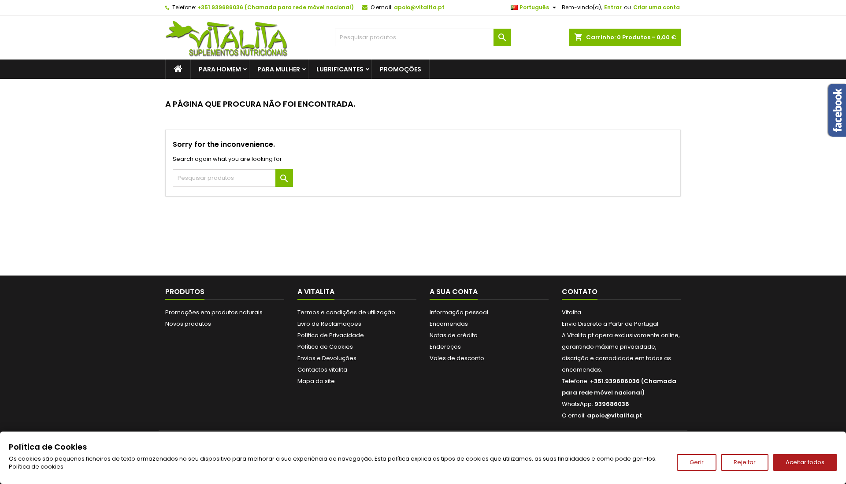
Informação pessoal (459, 312)
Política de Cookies (325, 347)
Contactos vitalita (322, 369)
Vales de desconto (457, 358)
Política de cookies (36, 466)
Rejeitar (745, 462)
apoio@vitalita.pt (419, 7)
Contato (579, 292)
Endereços (445, 347)
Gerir (697, 462)
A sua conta (454, 292)
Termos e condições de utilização (346, 312)
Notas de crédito (454, 335)
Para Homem (220, 69)
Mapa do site (316, 381)
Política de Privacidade (330, 335)
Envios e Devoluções (326, 358)
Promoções (400, 69)
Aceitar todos (805, 462)
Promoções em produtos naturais (214, 312)
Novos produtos (188, 324)
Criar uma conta (656, 7)
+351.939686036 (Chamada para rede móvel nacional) (275, 7)
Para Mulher (278, 69)
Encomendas (449, 324)
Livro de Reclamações (329, 324)
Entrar (613, 7)
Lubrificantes (340, 69)
